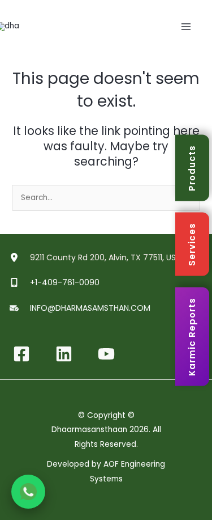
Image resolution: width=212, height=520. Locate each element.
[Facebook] (21, 354)
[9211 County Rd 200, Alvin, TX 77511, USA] (97, 257)
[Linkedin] (64, 354)
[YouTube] (106, 354)
